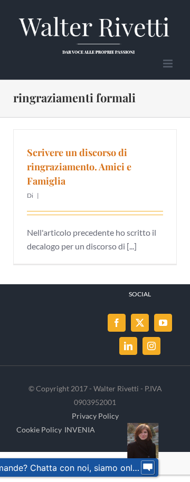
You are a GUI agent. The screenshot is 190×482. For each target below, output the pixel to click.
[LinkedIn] (128, 346)
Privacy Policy (95, 415)
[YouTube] (163, 323)
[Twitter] (140, 323)
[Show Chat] (148, 467)
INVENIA (79, 429)
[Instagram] (151, 346)
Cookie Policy (39, 429)
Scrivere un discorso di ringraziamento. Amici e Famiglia (79, 166)
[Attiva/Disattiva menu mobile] (168, 63)
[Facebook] (117, 323)
